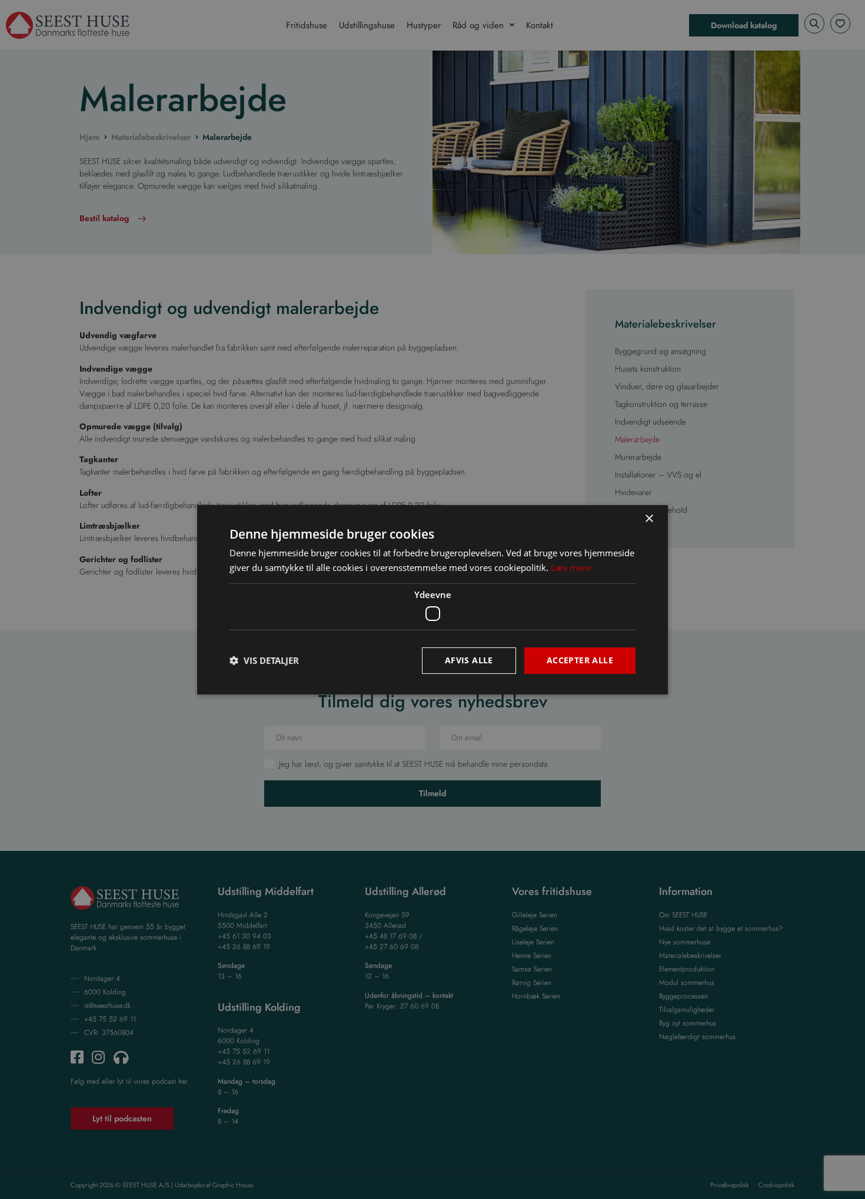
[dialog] (432, 599)
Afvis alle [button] (469, 660)
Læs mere (571, 567)
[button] (264, 660)
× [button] (648, 518)
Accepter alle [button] (580, 660)
